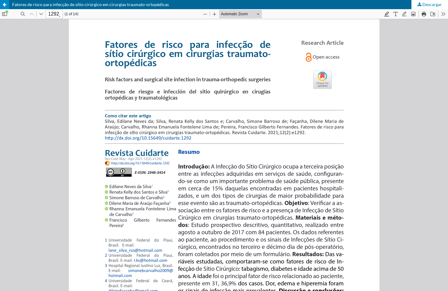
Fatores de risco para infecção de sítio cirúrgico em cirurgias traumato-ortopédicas (90, 4)
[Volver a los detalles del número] (4, 4)
